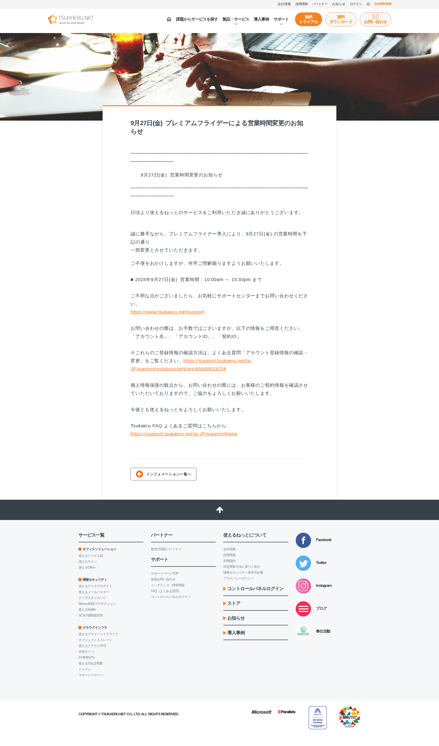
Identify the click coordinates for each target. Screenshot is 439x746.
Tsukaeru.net (113, 714)
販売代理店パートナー (166, 549)
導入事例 (261, 19)
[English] (368, 4)
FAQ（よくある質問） (166, 591)
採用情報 (229, 555)
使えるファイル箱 (91, 555)
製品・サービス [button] (236, 19)
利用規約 (229, 560)
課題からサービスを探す (197, 19)
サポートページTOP (164, 573)
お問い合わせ (375, 22)
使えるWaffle (87, 609)
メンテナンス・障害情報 (167, 585)
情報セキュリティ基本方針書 (243, 572)
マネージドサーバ (91, 675)
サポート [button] (281, 19)
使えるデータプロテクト (95, 586)
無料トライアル (308, 19)
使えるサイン (88, 561)
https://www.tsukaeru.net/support (167, 312)
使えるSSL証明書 (90, 663)
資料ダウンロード (341, 19)
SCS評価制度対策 (91, 615)
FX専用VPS (87, 657)
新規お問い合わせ (163, 579)
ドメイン (85, 669)
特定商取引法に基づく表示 (241, 566)
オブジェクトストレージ (95, 640)
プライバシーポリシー (238, 578)
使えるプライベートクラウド (98, 634)
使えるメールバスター (94, 592)
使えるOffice (87, 567)
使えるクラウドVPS (92, 645)
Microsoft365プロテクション (97, 603)
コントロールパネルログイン (171, 596)
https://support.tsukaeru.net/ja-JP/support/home (184, 433)
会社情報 (229, 549)
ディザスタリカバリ (92, 597)
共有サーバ (86, 651)
